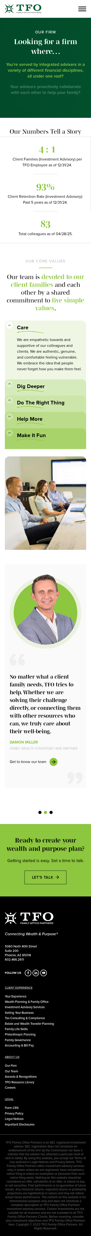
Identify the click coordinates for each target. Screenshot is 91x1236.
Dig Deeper (31, 386)
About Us (12, 1057)
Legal (9, 1099)
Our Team (11, 1071)
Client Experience (19, 987)
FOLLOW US (13, 973)
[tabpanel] (45, 676)
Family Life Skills (16, 1029)
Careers (10, 1087)
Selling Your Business (19, 1013)
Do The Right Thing (41, 403)
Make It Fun (31, 435)
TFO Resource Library (19, 1082)
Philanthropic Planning (20, 1034)
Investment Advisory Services (25, 1007)
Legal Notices (14, 1119)
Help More (29, 419)
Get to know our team (28, 761)
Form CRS (12, 1108)
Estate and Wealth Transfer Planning (29, 1023)
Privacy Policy (14, 1113)
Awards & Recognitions (21, 1076)
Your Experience (15, 996)
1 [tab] (40, 815)
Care (22, 327)
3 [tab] (51, 815)
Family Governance (18, 1040)
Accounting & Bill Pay (19, 1045)
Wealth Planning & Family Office (27, 1002)
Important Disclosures (19, 1124)
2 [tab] (45, 815)
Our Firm (11, 1065)
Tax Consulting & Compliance (25, 1018)
